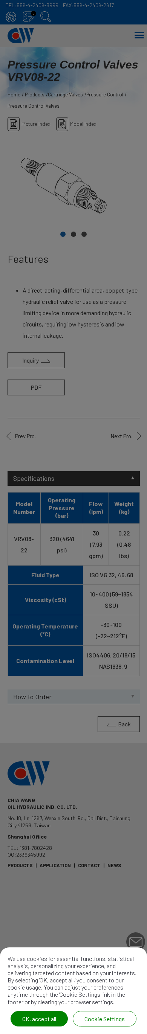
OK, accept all (39, 1018)
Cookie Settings (104, 1018)
